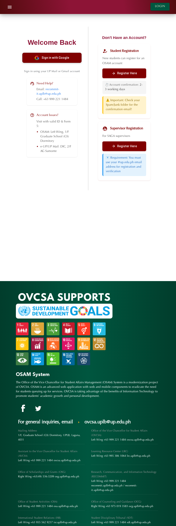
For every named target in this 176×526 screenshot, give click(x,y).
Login (160, 6)
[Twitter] (37, 408)
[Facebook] (23, 408)
